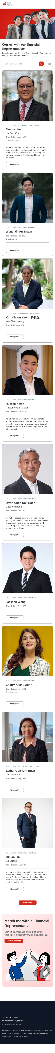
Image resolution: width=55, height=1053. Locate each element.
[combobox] (22, 64)
